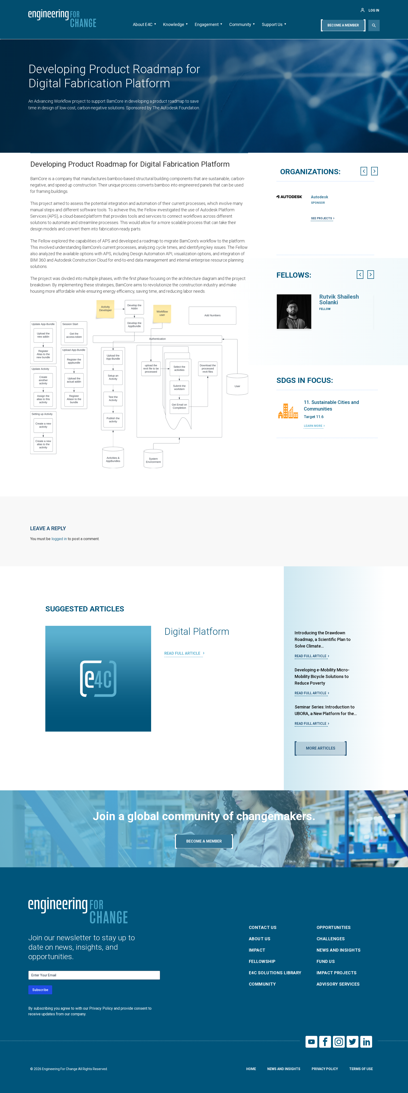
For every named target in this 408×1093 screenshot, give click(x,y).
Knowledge (173, 24)
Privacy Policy (325, 1069)
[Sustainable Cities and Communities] (288, 411)
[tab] (324, 256)
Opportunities (334, 927)
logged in (59, 539)
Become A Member (343, 25)
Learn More (313, 426)
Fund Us (326, 961)
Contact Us (263, 927)
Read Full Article (182, 653)
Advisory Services (338, 984)
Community (240, 24)
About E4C (143, 24)
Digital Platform (196, 631)
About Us (260, 938)
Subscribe (40, 990)
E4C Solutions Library (275, 972)
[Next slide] (374, 171)
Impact (257, 950)
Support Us (272, 24)
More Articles (320, 748)
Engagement (207, 24)
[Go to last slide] (364, 171)
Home (251, 1069)
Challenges (331, 938)
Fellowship (262, 961)
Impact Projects (337, 972)
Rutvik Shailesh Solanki (339, 299)
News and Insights (339, 950)
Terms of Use (361, 1069)
